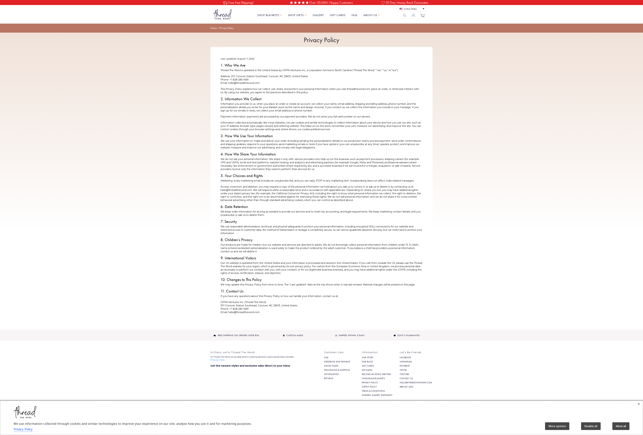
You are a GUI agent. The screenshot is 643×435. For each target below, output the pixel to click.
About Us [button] (370, 15)
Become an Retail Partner (376, 374)
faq (354, 15)
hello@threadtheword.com (416, 382)
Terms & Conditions (373, 390)
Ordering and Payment (337, 361)
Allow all (621, 426)
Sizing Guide (331, 365)
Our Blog (367, 361)
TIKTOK (403, 370)
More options (557, 426)
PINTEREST (405, 365)
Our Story (368, 357)
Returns (328, 378)
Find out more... (218, 360)
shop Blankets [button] (268, 15)
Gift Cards (338, 15)
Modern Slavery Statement (377, 395)
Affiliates (367, 370)
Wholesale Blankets (373, 378)
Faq (326, 357)
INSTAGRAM (406, 361)
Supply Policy (369, 386)
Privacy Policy (370, 382)
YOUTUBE (404, 374)
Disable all (590, 426)
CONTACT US (406, 378)
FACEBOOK (405, 357)
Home (213, 28)
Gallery (318, 15)
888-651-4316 (406, 386)
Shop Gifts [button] (296, 15)
